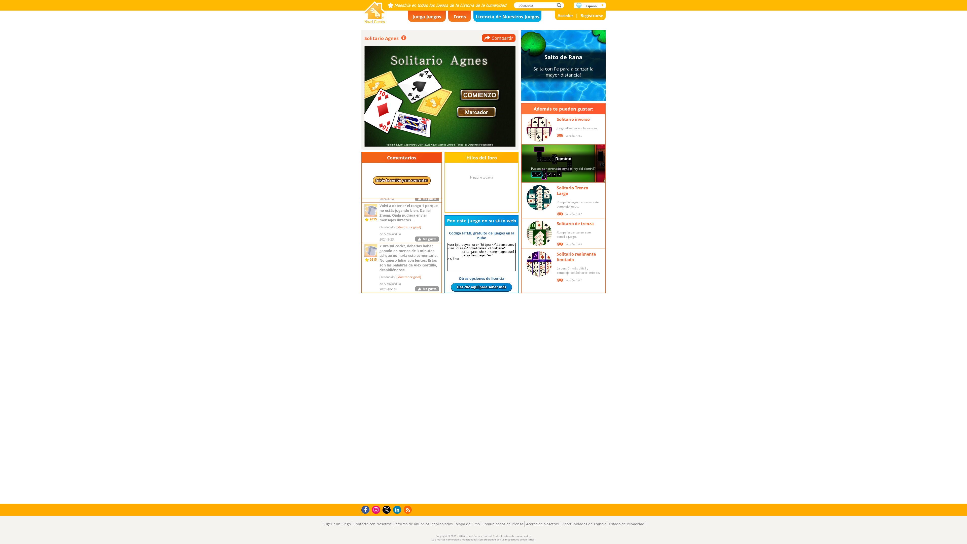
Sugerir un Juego (337, 524)
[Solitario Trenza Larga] (539, 197)
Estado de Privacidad (626, 524)
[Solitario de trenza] (539, 233)
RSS (408, 509)
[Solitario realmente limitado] (539, 264)
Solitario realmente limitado (576, 256)
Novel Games (374, 10)
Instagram (376, 509)
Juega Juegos (426, 17)
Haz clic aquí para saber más (481, 287)
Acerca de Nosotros (542, 524)
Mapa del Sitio (468, 524)
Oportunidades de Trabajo (584, 524)
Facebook (366, 509)
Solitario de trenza (575, 223)
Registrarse (591, 15)
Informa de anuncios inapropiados (423, 524)
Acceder (565, 15)
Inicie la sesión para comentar (402, 180)
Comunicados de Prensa (502, 524)
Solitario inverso (573, 119)
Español (592, 6)
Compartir (502, 38)
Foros (460, 17)
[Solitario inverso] (539, 129)
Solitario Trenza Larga (572, 190)
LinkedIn (398, 510)
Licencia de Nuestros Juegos (507, 17)
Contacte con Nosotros (373, 524)
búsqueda (560, 5)
